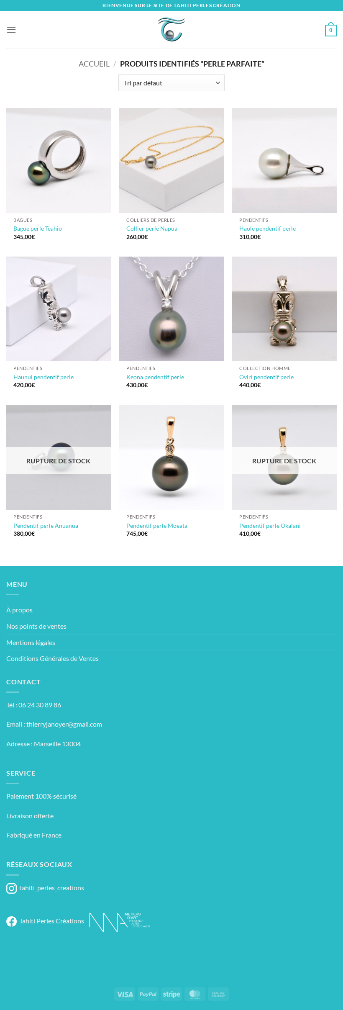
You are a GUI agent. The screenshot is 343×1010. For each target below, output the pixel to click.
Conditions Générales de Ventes (52, 658)
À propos (19, 610)
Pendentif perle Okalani (270, 525)
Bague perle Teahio (37, 228)
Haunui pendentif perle (43, 376)
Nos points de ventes (36, 626)
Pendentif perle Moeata (156, 525)
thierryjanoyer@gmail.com (64, 724)
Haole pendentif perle (267, 228)
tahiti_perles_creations (50, 888)
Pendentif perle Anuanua (45, 525)
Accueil (94, 63)
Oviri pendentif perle (266, 376)
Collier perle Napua (151, 228)
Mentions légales (30, 642)
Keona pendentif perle (155, 376)
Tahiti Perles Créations (50, 921)
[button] (11, 29)
